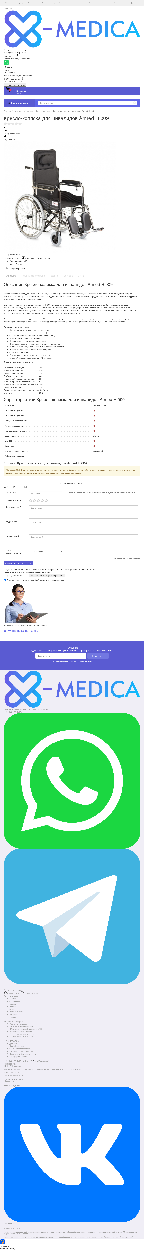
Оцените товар (13, 500)
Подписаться (98, 656)
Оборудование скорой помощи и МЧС (25, 1029)
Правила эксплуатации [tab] (33, 275)
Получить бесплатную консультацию (47, 575)
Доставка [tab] (68, 275)
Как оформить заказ (18, 1056)
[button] (10, 3)
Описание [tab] (11, 275)
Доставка (13, 1043)
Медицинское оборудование (21, 1026)
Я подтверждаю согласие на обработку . (36, 580)
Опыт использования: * (14, 552)
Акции (11, 1009)
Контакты (13, 1017)
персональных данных (53, 580)
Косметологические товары (21, 1036)
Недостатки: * (12, 521)
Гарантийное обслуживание (21, 1051)
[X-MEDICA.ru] (72, 28)
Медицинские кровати (18, 1023)
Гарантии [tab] (54, 275)
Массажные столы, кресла (20, 1031)
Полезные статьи (16, 1011)
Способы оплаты (16, 1046)
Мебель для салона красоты (21, 1034)
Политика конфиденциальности (22, 1053)
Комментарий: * (13, 535)
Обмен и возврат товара (19, 1048)
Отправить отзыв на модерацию (18, 563)
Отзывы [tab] (82, 275)
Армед (19, 263)
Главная (12, 998)
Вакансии (13, 1014)
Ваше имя (11, 492)
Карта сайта (9, 1223)
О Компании (14, 1001)
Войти (136, 2)
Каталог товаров (20, 102)
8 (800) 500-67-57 (12, 78)
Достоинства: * (13, 506)
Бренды (12, 1004)
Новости (12, 1006)
